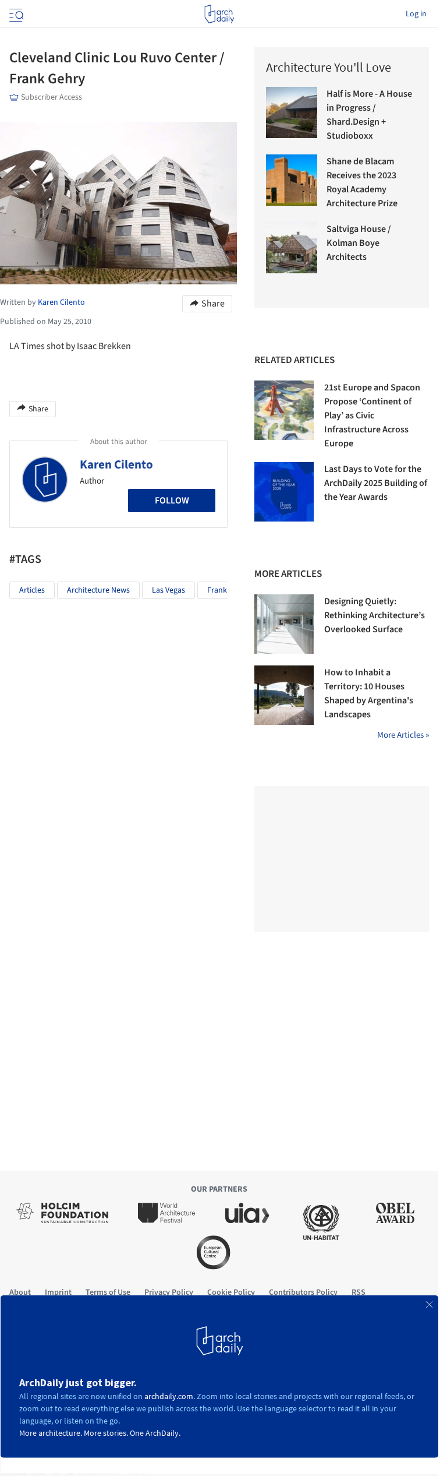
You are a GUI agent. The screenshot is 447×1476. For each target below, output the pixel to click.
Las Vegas (168, 590)
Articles (32, 590)
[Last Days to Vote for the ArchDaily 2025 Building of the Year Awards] (284, 492)
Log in (416, 14)
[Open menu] (15, 14)
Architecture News (98, 590)
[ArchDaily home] (219, 14)
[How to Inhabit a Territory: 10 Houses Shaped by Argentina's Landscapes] (284, 695)
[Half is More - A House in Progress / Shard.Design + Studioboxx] (291, 112)
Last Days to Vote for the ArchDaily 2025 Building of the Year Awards (375, 483)
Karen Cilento (116, 464)
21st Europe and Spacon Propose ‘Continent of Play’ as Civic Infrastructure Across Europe (372, 415)
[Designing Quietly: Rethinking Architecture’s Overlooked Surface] (284, 624)
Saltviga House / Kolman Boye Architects (359, 243)
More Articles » (403, 735)
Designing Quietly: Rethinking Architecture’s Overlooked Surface (374, 615)
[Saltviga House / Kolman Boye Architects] (291, 247)
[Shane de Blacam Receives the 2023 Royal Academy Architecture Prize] (291, 180)
